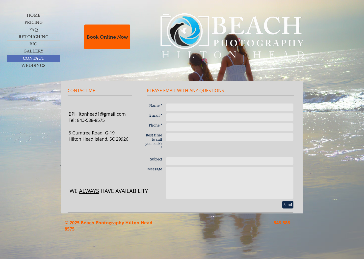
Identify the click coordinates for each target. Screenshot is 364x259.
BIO (33, 44)
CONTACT (33, 58)
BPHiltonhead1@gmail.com (97, 114)
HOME (33, 15)
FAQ (33, 29)
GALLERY (33, 51)
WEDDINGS (33, 65)
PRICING (34, 22)
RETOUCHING (34, 36)
